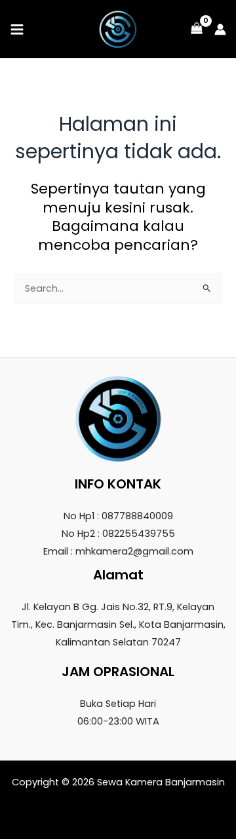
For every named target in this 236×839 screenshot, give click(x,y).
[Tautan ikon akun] (220, 29)
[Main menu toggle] (17, 29)
